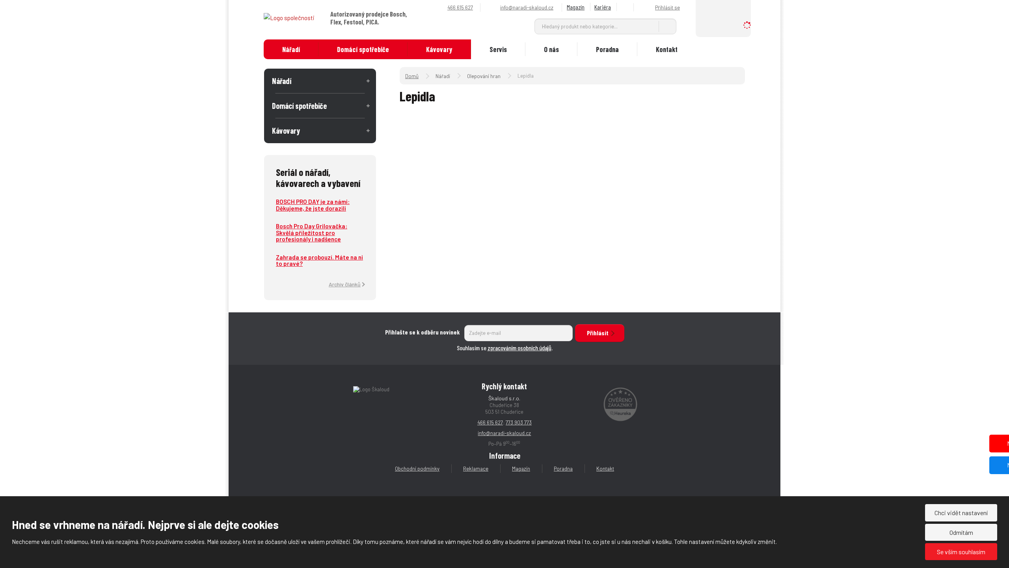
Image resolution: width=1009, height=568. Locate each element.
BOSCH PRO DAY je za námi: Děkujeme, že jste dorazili (313, 205)
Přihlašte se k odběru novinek (422, 332)
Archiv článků (345, 284)
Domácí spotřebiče (363, 49)
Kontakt (667, 49)
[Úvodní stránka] (289, 17)
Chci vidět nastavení (961, 512)
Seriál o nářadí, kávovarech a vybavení (318, 177)
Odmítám (961, 532)
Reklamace (475, 468)
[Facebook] (626, 7)
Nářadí (291, 49)
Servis (498, 49)
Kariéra (602, 7)
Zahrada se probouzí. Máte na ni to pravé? (319, 260)
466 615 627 (490, 422)
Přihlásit (598, 332)
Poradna (607, 49)
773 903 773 (519, 422)
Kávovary (439, 49)
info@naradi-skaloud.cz (504, 433)
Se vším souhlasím (961, 551)
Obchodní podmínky (417, 468)
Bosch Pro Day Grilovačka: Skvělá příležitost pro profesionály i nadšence (311, 232)
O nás (551, 49)
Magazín (576, 7)
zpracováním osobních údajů (519, 347)
